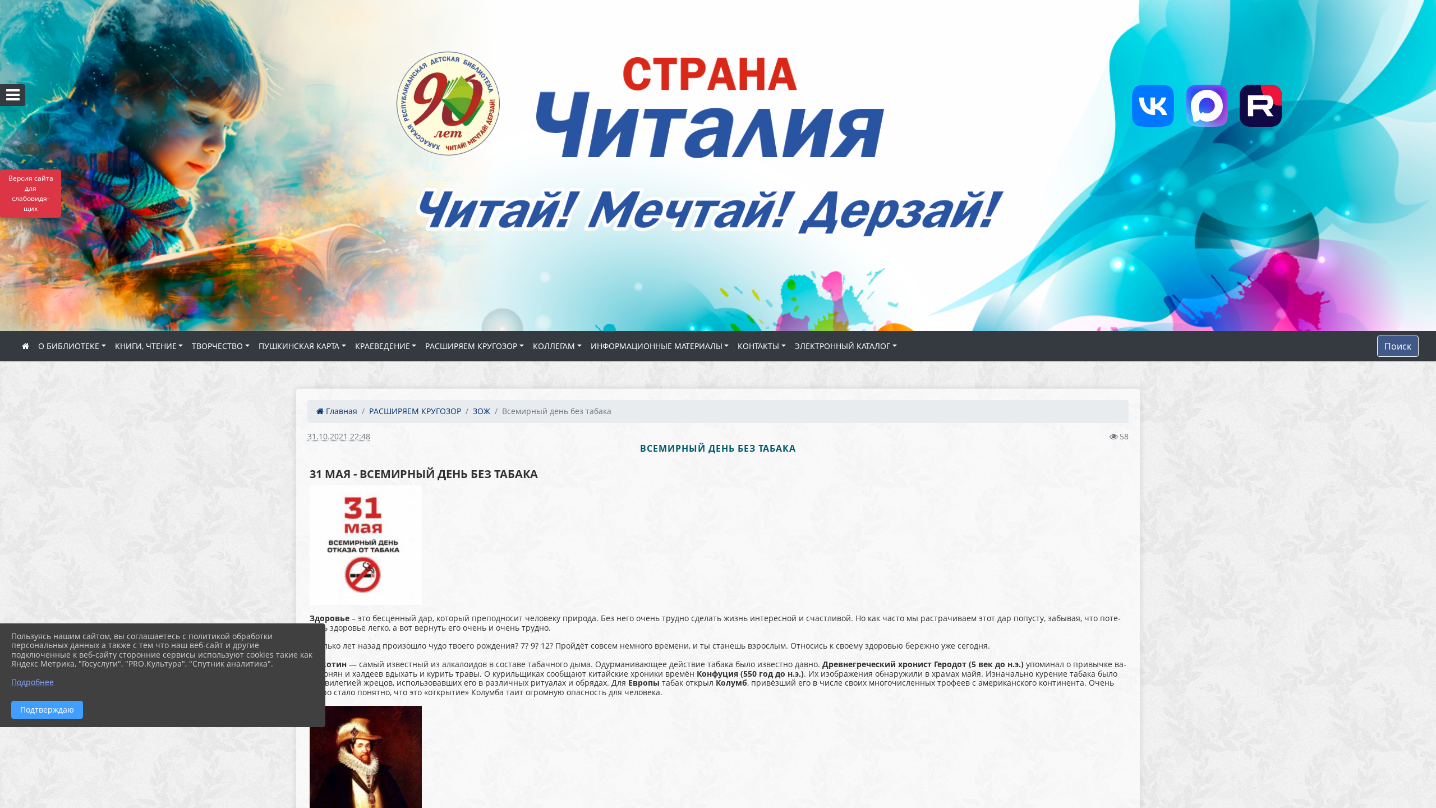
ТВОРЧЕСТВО (217, 346)
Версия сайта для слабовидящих (30, 193)
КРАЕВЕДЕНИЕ (382, 346)
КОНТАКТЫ (758, 346)
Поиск (1397, 346)
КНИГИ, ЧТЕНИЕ (146, 346)
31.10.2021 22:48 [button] (338, 436)
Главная (340, 411)
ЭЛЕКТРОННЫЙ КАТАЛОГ (842, 346)
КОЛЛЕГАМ (554, 346)
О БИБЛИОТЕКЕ (68, 346)
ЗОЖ (481, 411)
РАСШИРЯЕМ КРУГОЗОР (471, 346)
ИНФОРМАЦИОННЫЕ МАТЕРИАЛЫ (656, 346)
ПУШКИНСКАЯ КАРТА (299, 346)
